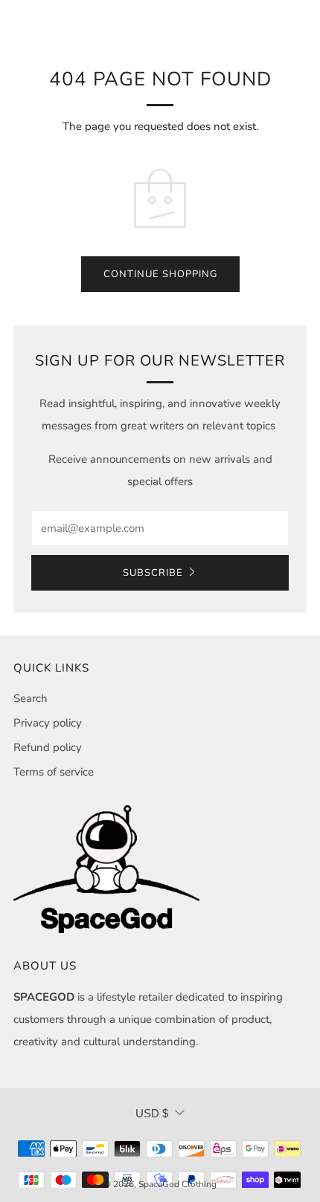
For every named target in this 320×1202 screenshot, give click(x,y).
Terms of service (53, 771)
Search (30, 698)
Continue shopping (160, 274)
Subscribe (153, 572)
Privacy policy (47, 722)
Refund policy (47, 747)
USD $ (151, 1113)
